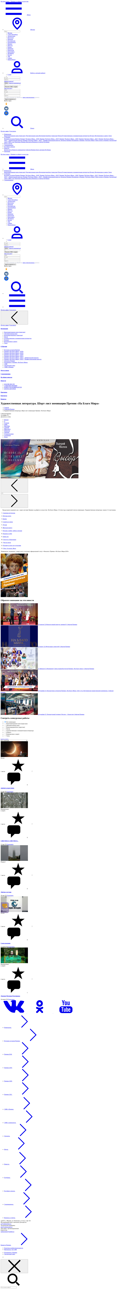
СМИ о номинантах (10, 1122)
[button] (17, 195)
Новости (3, 380)
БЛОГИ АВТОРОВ (10, 389)
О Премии (4, 346)
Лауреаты (7, 1136)
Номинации (4, 328)
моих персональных (29, 97)
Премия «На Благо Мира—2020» (14, 354)
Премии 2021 (8, 1094)
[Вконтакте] (14, 1012)
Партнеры (7, 151)
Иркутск (10, 45)
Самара (10, 58)
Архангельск (11, 36)
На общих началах (9, 146)
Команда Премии (6, 1245)
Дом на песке (7, 542)
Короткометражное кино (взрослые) (15, 135)
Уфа (9, 56)
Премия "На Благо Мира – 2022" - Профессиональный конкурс (41, 140)
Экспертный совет (9, 365)
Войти (6, 83)
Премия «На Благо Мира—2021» (14, 356)
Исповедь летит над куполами (12, 545)
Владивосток (11, 41)
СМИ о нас (11, 142)
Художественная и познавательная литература (76, 135)
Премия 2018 (8, 1054)
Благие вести (8, 150)
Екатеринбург (12, 42)
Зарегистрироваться (15, 83)
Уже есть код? (8, 88)
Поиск (32, 128)
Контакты (29, 142)
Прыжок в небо (7, 533)
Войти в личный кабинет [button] (37, 73)
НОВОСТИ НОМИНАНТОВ (13, 387)
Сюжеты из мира (8, 522)
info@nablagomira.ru (6, 1227)
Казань (10, 47)
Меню (29, 15)
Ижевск (10, 44)
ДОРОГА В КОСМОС (7, 788)
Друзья (5, 525)
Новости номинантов (18, 150)
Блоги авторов (40, 150)
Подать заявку (5, 131)
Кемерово (10, 48)
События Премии (30, 150)
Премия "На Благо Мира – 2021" (89, 139)
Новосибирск (12, 59)
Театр (110, 135)
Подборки (46, 142)
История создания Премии (12, 139)
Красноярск (11, 52)
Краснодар (11, 50)
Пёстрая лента (7, 516)
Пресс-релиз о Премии (102, 140)
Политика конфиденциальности (13, 1248)
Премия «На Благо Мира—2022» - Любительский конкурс (21, 357)
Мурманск (11, 53)
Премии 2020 (8, 1081)
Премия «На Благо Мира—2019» (14, 353)
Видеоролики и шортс (101, 135)
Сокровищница (8, 145)
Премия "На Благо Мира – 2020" (69, 139)
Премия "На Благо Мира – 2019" (49, 139)
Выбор (5, 519)
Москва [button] (32, 29)
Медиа (6, 1149)
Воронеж (10, 39)
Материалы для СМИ (10, 1249)
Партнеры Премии (20, 142)
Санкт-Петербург (13, 34)
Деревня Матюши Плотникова (10, 996)
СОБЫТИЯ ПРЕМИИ (10, 385)
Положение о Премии (10, 1252)
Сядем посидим (5, 943)
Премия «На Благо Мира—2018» (14, 351)
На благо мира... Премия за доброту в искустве (14, 1)
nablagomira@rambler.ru (7, 1231)
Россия (10, 55)
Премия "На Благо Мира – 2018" (30, 139)
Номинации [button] (7, 134)
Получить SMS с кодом (11, 86)
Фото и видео (8, 143)
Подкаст (92, 135)
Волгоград (11, 37)
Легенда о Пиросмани (9, 539)
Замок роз (6, 536)
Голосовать (12, 131)
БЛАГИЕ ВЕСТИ (9, 384)
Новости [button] (6, 148)
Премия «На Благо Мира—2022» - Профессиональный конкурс (23, 359)
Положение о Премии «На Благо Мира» (16, 362)
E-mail (9, 74)
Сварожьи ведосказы (9, 513)
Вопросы (3, 399)
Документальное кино (32, 135)
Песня (60, 135)
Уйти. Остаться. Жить (9, 548)
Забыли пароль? (9, 81)
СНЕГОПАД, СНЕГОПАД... (9, 841)
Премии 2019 (8, 1067)
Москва (10, 33)
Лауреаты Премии (66, 140)
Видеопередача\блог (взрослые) (48, 135)
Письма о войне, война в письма (12, 530)
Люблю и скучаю (6, 892)
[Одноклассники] (40, 1012)
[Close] (14, 1266)
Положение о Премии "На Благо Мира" (83, 140)
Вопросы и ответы (37, 142)
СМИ (5, 364)
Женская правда (7, 527)
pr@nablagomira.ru (6, 1224)
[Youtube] (66, 1012)
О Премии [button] (7, 137)
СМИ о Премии (8, 367)
